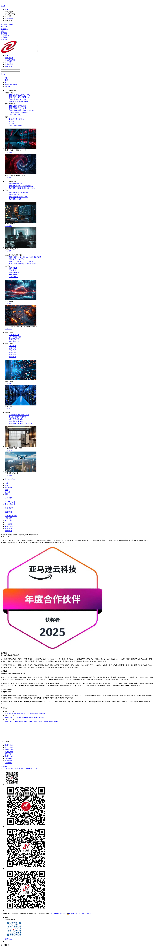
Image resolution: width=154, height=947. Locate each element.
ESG (2, 31)
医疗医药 (8, 487)
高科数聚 (8, 761)
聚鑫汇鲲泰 (9, 752)
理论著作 (4, 27)
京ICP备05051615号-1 (59, 913)
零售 (6, 490)
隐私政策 (11, 768)
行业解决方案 (10, 60)
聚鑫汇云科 (9, 754)
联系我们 (4, 37)
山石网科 (8, 758)
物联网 (7, 86)
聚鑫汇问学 (9, 750)
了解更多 (8, 152)
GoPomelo (8, 763)
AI (6, 78)
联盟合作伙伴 (10, 504)
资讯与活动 (5, 35)
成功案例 (4, 33)
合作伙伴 (8, 62)
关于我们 (8, 66)
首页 (6, 55)
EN (4, 6)
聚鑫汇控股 (9, 745)
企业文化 (4, 29)
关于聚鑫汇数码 (7, 24)
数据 (6, 80)
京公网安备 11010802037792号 (80, 913)
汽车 (6, 483)
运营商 (7, 492)
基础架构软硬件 (11, 84)
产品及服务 (9, 58)
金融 (6, 485)
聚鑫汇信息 (9, 747)
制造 (6, 494)
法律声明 (18, 768)
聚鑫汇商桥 (9, 756)
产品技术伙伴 (10, 502)
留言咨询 (8, 939)
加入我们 (4, 39)
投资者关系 (9, 64)
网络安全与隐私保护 (29, 768)
